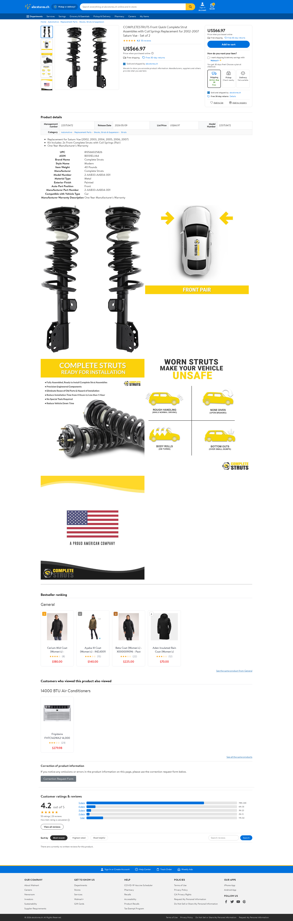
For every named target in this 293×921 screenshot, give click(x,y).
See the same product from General (234, 670)
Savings (62, 16)
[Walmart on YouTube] (238, 902)
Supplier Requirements (35, 908)
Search (246, 837)
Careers (132, 16)
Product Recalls (131, 903)
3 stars (82, 810)
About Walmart (31, 885)
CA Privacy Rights (182, 894)
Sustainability (30, 903)
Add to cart (228, 44)
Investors (28, 899)
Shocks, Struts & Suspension (91, 21)
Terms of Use (180, 885)
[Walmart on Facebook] (226, 902)
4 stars (82, 806)
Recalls (127, 894)
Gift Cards (79, 903)
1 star (82, 818)
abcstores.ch (152, 63)
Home (43, 21)
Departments (36, 16)
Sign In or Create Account (117, 869)
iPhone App (229, 885)
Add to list (218, 102)
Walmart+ (79, 899)
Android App (230, 889)
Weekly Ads (187, 869)
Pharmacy (119, 16)
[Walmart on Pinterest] (244, 902)
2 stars (82, 814)
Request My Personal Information (190, 899)
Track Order (166, 869)
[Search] (190, 6)
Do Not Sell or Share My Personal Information (196, 903)
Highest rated (78, 837)
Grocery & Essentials (79, 16)
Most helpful (99, 837)
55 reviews (146, 40)
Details (233, 96)
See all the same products (239, 757)
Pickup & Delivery (102, 16)
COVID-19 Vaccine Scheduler (138, 885)
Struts (123, 132)
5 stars (82, 803)
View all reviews (52, 826)
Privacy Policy (181, 889)
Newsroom (29, 894)
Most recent (59, 837)
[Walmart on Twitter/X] (232, 902)
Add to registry (239, 102)
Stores (77, 889)
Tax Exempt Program (134, 908)
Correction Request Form (58, 779)
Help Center (145, 869)
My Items (144, 16)
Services (51, 16)
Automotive (53, 21)
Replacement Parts (69, 21)
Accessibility (130, 899)
